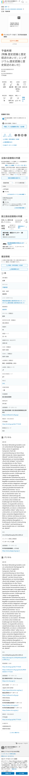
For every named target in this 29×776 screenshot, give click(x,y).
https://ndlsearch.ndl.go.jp (10, 415)
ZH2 (3, 383)
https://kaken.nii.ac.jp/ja (9, 705)
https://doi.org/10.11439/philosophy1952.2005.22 (14, 658)
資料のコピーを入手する (7, 756)
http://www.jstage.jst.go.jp (10, 551)
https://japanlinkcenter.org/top (11, 690)
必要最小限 (8, 773)
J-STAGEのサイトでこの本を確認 (15, 194)
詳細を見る (23, 99)
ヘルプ (15, 174)
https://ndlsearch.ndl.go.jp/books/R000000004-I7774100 (14, 671)
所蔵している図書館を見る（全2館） (14, 127)
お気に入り (5, 136)
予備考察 (4, 287)
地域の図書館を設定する (14, 178)
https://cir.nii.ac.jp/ (8, 681)
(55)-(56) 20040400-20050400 (13, 9)
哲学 (6, 7)
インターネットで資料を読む (8, 754)
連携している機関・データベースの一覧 (15, 165)
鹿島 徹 (4, 309)
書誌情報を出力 (8, 142)
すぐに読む (15, 41)
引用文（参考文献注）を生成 (11, 139)
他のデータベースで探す (10, 145)
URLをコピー (10, 136)
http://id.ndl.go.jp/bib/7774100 (11, 424)
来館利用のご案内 (21, 227)
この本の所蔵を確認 (19, 208)
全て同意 (21, 773)
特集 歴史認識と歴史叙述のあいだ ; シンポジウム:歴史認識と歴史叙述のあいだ (14, 302)
